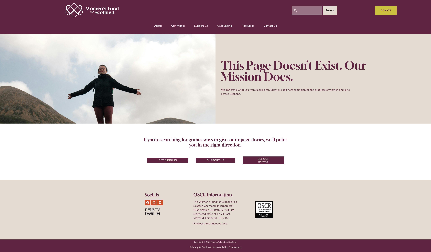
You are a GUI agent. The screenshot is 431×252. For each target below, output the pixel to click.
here (224, 223)
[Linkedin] (160, 202)
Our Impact (178, 26)
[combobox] (307, 10)
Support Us (201, 26)
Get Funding (224, 26)
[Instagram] (154, 202)
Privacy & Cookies (200, 247)
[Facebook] (147, 202)
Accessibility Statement (227, 247)
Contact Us (270, 26)
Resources (248, 26)
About (158, 26)
